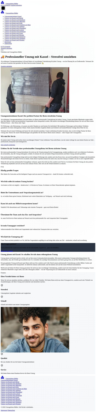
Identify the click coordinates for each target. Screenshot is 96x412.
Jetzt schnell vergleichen (8, 145)
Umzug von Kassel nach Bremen (14, 35)
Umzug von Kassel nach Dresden (14, 40)
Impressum (7, 42)
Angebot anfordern (16, 5)
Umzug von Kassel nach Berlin (13, 18)
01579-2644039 (5, 5)
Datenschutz (8, 43)
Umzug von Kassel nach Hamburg (14, 20)
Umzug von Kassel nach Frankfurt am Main (17, 25)
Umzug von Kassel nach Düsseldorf (15, 28)
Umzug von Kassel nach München (14, 21)
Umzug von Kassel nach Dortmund (15, 31)
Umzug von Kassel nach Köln (13, 23)
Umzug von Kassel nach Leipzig (14, 30)
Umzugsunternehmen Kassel (12, 16)
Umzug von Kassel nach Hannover (14, 37)
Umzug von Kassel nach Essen (13, 33)
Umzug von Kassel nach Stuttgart (14, 26)
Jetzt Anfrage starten (7, 251)
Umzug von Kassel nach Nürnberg (14, 38)
